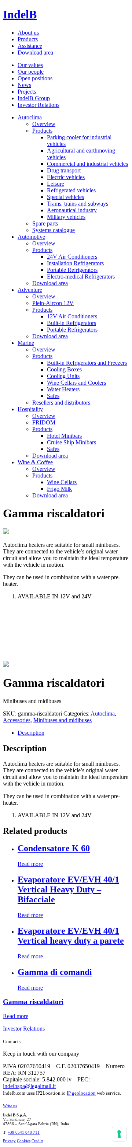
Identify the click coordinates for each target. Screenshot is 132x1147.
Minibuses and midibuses (62, 720)
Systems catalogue (53, 230)
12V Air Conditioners (72, 316)
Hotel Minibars (64, 436)
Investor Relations (38, 105)
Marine (26, 343)
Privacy (9, 1141)
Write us (10, 1106)
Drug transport (64, 170)
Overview (43, 124)
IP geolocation (81, 1093)
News (24, 85)
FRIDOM (43, 422)
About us (28, 32)
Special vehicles (65, 197)
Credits (37, 1141)
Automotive (31, 237)
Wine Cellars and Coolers (76, 383)
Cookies (23, 1141)
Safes (53, 396)
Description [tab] (31, 733)
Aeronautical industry (72, 210)
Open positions (35, 78)
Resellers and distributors (61, 402)
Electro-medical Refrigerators (81, 276)
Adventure (30, 290)
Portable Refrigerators (72, 270)
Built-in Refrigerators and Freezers (87, 363)
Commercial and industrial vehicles (87, 164)
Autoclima (30, 117)
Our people (31, 72)
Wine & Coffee (35, 462)
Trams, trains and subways (77, 203)
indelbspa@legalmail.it (29, 1086)
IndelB (20, 14)
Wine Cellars (62, 482)
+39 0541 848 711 (24, 1132)
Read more (30, 864)
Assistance (30, 46)
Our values (30, 65)
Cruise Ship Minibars (71, 442)
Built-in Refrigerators (71, 323)
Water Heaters (63, 389)
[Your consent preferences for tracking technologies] (119, 1134)
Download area (35, 52)
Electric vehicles (66, 177)
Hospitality (30, 409)
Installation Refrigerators (75, 263)
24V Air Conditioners (72, 256)
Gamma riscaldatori (33, 1002)
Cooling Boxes (64, 369)
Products (28, 39)
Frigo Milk (59, 489)
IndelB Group (34, 98)
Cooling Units (63, 376)
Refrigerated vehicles (71, 190)
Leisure (55, 184)
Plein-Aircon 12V (53, 303)
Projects (27, 91)
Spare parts (45, 223)
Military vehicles (66, 217)
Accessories (16, 720)
